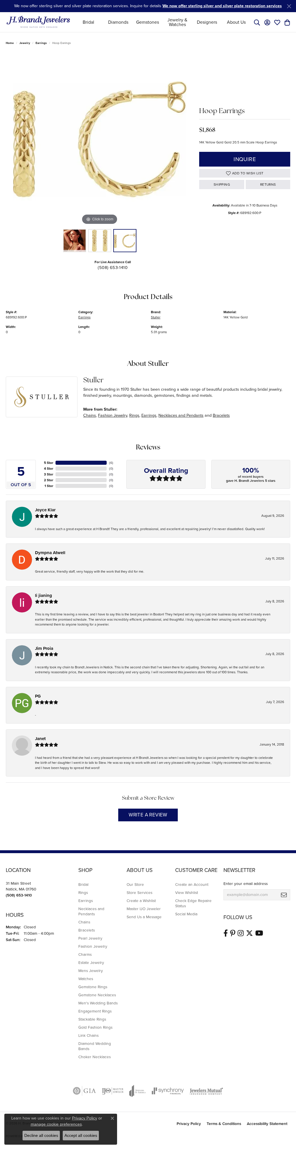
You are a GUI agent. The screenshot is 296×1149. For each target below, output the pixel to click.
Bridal (88, 22)
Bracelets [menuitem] (86, 930)
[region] (99, 139)
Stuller (155, 317)
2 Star (48, 480)
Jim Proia (44, 648)
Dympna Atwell (50, 552)
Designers (207, 22)
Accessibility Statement (267, 1123)
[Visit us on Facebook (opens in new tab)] (225, 933)
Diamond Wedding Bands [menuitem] (94, 1046)
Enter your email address (245, 883)
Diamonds (118, 22)
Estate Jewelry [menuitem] (91, 962)
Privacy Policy (189, 1123)
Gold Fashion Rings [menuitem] (95, 1027)
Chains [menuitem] (84, 922)
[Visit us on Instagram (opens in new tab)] (241, 933)
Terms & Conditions (224, 1123)
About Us (236, 22)
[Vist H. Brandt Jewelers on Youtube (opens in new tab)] (259, 933)
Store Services (139, 892)
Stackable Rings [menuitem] (92, 1019)
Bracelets (221, 415)
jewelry (24, 43)
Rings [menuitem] (83, 892)
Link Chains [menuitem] (88, 1035)
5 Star (48, 462)
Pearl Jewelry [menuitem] (90, 938)
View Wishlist (186, 892)
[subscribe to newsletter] (284, 895)
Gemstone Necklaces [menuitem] (97, 995)
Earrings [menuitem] (85, 900)
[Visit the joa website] (137, 1091)
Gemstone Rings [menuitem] (92, 987)
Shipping (222, 184)
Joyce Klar (45, 510)
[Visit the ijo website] (112, 1091)
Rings (134, 415)
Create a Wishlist (141, 900)
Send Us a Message (144, 917)
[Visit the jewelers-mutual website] (206, 1091)
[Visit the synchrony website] (168, 1091)
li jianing (43, 595)
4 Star (48, 468)
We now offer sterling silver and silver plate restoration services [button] (222, 6)
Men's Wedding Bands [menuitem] (98, 1003)
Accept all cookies (80, 1135)
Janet (40, 738)
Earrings (41, 43)
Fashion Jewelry (112, 415)
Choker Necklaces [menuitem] (94, 1057)
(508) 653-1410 (112, 267)
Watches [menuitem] (85, 979)
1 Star (49, 485)
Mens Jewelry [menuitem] (90, 970)
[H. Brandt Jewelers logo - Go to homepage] (38, 22)
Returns (268, 184)
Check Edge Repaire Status (193, 903)
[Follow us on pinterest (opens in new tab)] (232, 933)
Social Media (186, 914)
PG (38, 696)
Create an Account (191, 884)
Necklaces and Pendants (181, 415)
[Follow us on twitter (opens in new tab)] (249, 933)
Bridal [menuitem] (83, 884)
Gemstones (147, 22)
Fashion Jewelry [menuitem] (92, 946)
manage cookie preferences (56, 1124)
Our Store (135, 884)
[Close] (289, 6)
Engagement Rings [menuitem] (95, 1011)
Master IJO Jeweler (144, 909)
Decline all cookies (41, 1135)
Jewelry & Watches (177, 22)
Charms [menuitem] (85, 954)
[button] (257, 22)
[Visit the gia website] (84, 1091)
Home (10, 43)
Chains (89, 415)
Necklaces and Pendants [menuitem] (91, 911)
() (111, 462)
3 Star (48, 474)
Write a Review (148, 814)
